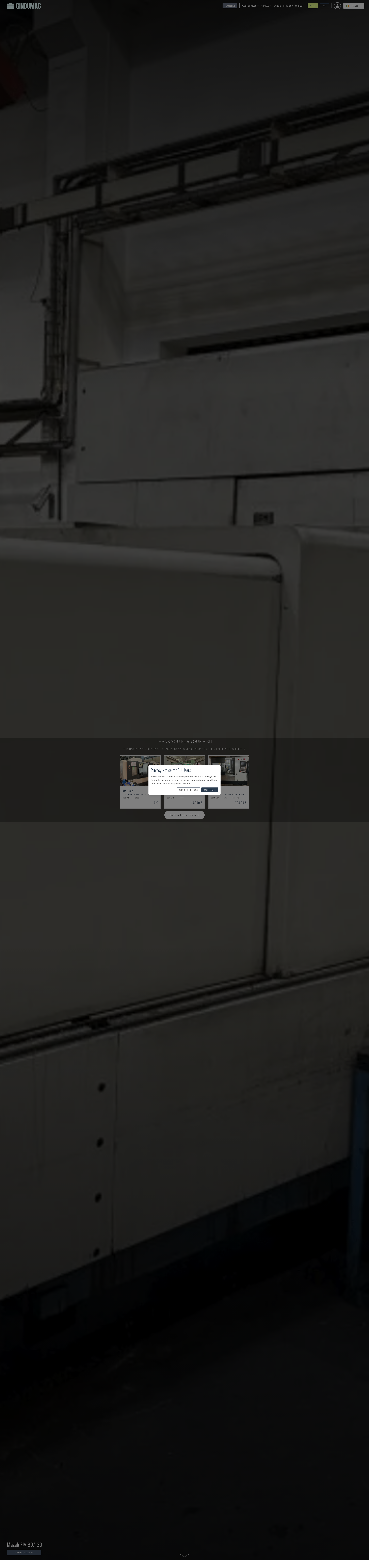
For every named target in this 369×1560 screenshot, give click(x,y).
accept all (210, 790)
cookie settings (188, 790)
